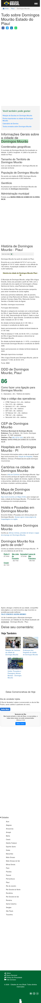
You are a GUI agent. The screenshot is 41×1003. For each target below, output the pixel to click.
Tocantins (9, 914)
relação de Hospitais (25, 456)
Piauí (13, 8)
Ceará (8, 839)
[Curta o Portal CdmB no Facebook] (31, 993)
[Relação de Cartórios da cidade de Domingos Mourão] (13, 642)
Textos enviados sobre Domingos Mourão (17, 126)
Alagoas (9, 825)
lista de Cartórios (14, 474)
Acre (7, 821)
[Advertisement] (20, 49)
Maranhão (9, 854)
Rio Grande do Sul (12, 897)
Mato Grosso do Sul (13, 861)
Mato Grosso (10, 857)
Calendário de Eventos (10, 123)
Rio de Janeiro (11, 886)
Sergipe (8, 907)
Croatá (6, 563)
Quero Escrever (11, 975)
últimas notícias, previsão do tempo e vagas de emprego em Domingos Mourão (20, 534)
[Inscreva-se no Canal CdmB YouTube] (34, 993)
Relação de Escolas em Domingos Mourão (17, 115)
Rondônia (9, 893)
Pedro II (6, 554)
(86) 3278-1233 (17, 437)
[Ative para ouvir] (11, 254)
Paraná (8, 875)
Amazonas (9, 829)
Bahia (8, 836)
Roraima (9, 900)
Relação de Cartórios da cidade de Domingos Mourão (12, 652)
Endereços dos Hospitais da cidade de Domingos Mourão (30, 652)
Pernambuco (10, 879)
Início (6, 8)
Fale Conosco (11, 979)
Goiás (8, 850)
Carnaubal (24, 554)
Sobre (8, 973)
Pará (7, 868)
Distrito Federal (11, 843)
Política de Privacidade (14, 977)
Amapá (8, 832)
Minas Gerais (10, 864)
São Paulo (9, 911)
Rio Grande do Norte (13, 889)
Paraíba (8, 872)
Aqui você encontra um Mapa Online (13, 497)
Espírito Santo (11, 846)
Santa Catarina (11, 904)
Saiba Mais (5, 709)
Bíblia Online (20, 724)
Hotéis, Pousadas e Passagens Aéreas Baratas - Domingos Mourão (14, 674)
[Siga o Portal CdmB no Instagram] (37, 993)
